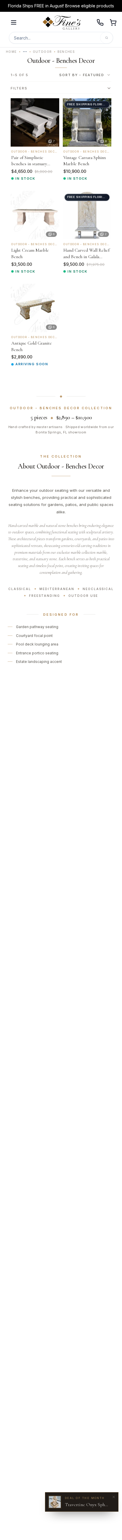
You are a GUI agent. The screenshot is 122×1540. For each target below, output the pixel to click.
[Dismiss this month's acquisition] (113, 1496)
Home (11, 51)
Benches (66, 51)
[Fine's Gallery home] (62, 22)
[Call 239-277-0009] (100, 22)
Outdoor (42, 51)
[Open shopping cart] (113, 22)
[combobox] (85, 75)
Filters (19, 88)
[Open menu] (14, 22)
